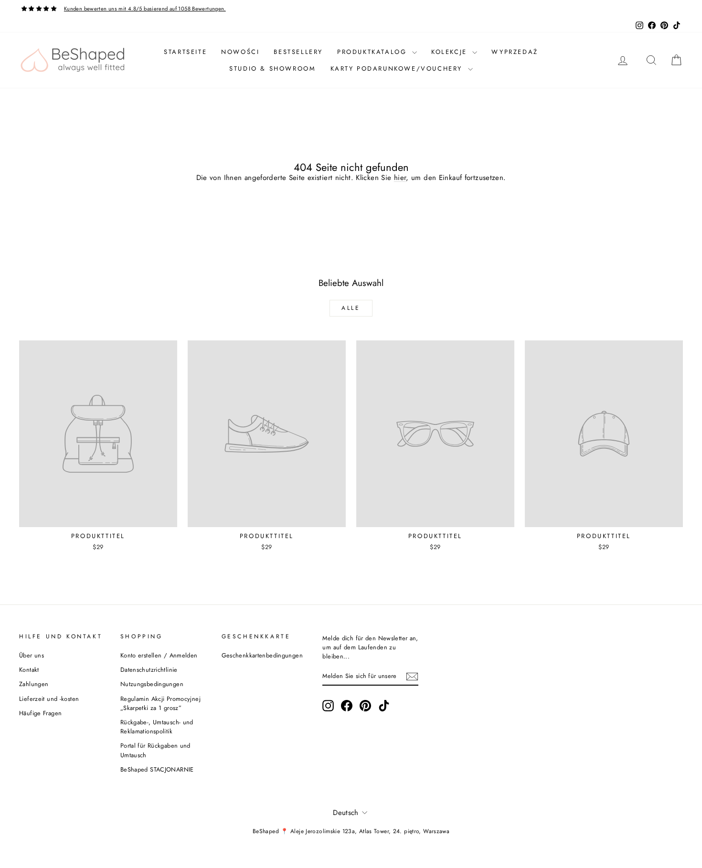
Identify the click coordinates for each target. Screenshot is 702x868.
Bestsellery (298, 51)
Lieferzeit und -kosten (49, 698)
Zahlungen (33, 683)
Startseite (185, 51)
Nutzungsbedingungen (151, 683)
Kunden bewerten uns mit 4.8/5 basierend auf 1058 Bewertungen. (145, 8)
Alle (350, 308)
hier (400, 177)
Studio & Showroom (272, 68)
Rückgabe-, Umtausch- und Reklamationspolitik (156, 727)
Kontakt (29, 669)
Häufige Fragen (40, 713)
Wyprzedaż (514, 51)
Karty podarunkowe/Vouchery (398, 68)
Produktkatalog (373, 51)
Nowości (240, 51)
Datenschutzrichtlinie (149, 669)
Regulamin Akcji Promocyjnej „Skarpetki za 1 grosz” (160, 703)
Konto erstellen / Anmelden (159, 655)
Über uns (31, 655)
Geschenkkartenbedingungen (262, 655)
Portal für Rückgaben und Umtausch (155, 750)
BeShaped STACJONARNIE (157, 769)
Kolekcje (450, 51)
